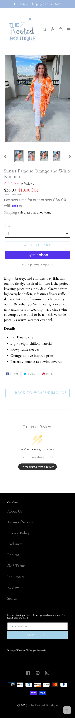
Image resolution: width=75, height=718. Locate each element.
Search (12, 598)
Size (7, 226)
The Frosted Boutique (43, 705)
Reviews (13, 587)
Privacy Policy (18, 533)
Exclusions (15, 544)
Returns (13, 554)
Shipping (10, 212)
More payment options (37, 264)
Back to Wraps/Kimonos (40, 392)
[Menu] (69, 29)
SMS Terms (16, 565)
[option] (19, 156)
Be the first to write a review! (37, 467)
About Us (14, 511)
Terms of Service (20, 522)
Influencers (15, 576)
